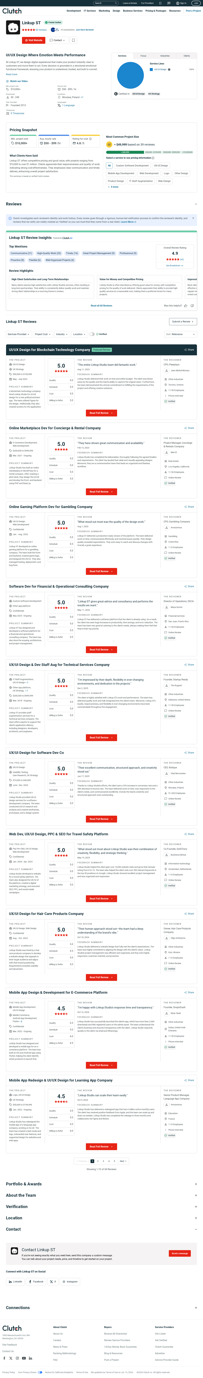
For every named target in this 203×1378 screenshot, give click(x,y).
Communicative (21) (21, 253)
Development (74, 10)
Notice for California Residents (59, 1372)
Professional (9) (128, 253)
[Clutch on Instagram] (17, 1358)
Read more (11, 74)
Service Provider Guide (166, 1360)
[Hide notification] (193, 218)
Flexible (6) (35, 260)
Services (122, 56)
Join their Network (85, 30)
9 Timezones (17, 113)
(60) (182, 259)
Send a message (180, 1253)
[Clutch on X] (11, 1358)
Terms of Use (82, 1372)
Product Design (116, 181)
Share (191, 349)
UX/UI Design (160, 69)
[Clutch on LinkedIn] (30, 1358)
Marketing (104, 10)
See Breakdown (173, 265)
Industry (60, 334)
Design (116, 10)
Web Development (149, 173)
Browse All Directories (115, 1333)
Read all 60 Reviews (101, 305)
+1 (82, 97)
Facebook (38, 1281)
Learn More (127, 221)
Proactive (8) (17, 260)
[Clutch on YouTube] (24, 1358)
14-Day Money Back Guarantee (120, 1346)
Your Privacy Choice (27, 1372)
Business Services (133, 10)
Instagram (72, 1281)
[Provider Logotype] (13, 27)
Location (77, 334)
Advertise (160, 1353)
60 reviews (41, 29)
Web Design (164, 181)
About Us (58, 1333)
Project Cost (41, 334)
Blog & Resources (113, 1353)
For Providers (147, 3)
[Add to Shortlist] (73, 40)
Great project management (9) (99, 253)
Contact (58, 40)
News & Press (60, 1346)
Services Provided (17, 334)
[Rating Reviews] (28, 30)
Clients (187, 56)
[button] (19, 334)
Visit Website (35, 40)
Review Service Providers (117, 1340)
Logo (166, 173)
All (109, 165)
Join (196, 3)
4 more (114, 186)
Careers (57, 1340)
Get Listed (160, 1333)
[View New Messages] (168, 3)
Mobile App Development (121, 173)
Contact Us (8, 1351)
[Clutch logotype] (12, 11)
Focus (143, 56)
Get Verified (161, 1340)
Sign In (183, 3)
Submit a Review (181, 321)
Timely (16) (72, 253)
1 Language (68, 105)
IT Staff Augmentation (141, 181)
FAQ (55, 1360)
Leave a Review (130, 3)
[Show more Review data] (101, 413)
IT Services (90, 10)
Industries (165, 56)
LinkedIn (17, 1281)
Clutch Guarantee (164, 1346)
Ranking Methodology (64, 1353)
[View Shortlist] (160, 3)
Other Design (181, 173)
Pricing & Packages (155, 10)
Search (98, 3)
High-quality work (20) (49, 253)
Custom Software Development (132, 165)
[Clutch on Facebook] (4, 1358)
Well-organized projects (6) (60, 260)
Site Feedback (9, 1344)
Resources (175, 10)
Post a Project (193, 10)
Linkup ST (31, 22)
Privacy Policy (8, 1372)
